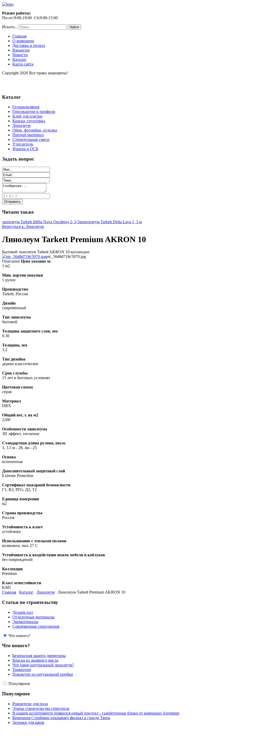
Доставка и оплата (28, 45)
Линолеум (21, 125)
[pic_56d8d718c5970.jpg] (24, 256)
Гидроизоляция (25, 107)
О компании (23, 41)
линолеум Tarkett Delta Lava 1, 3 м (112, 222)
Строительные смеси (30, 139)
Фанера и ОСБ (25, 149)
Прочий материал (28, 135)
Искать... (10, 27)
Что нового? (19, 635)
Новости (20, 55)
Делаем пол (22, 612)
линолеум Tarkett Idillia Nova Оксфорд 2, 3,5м (42, 222)
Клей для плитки (27, 116)
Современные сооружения (35, 626)
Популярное (19, 683)
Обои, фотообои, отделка (34, 130)
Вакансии (21, 50)
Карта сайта (22, 64)
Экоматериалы (25, 621)
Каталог (19, 59)
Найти (74, 27)
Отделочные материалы (33, 617)
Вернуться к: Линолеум (23, 226)
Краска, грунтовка (28, 121)
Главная (19, 36)
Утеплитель (22, 144)
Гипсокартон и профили (33, 111)
